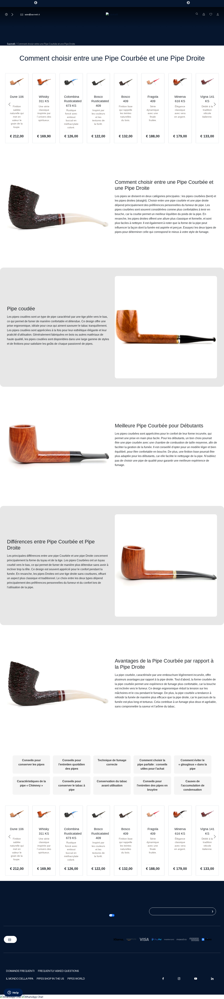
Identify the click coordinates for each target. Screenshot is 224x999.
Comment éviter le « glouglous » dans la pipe (192, 764)
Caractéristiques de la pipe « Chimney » (31, 783)
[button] (9, 104)
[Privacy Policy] (106, 907)
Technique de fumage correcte (112, 762)
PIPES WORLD (76, 978)
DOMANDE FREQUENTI (20, 971)
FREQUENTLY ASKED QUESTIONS (58, 971)
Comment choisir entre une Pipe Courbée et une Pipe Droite (112, 58)
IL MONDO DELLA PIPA (19, 978)
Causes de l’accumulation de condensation (192, 785)
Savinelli (11, 43)
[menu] (112, 26)
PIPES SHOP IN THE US (50, 978)
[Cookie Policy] (106, 911)
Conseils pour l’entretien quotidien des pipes (71, 764)
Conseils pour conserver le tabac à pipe (71, 785)
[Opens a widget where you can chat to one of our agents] (13, 992)
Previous (35, 3)
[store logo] (112, 14)
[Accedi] (217, 14)
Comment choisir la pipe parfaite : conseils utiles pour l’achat (152, 764)
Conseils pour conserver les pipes (31, 762)
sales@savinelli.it (32, 14)
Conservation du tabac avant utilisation (112, 783)
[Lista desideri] (210, 14)
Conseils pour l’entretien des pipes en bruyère (152, 785)
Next (188, 3)
